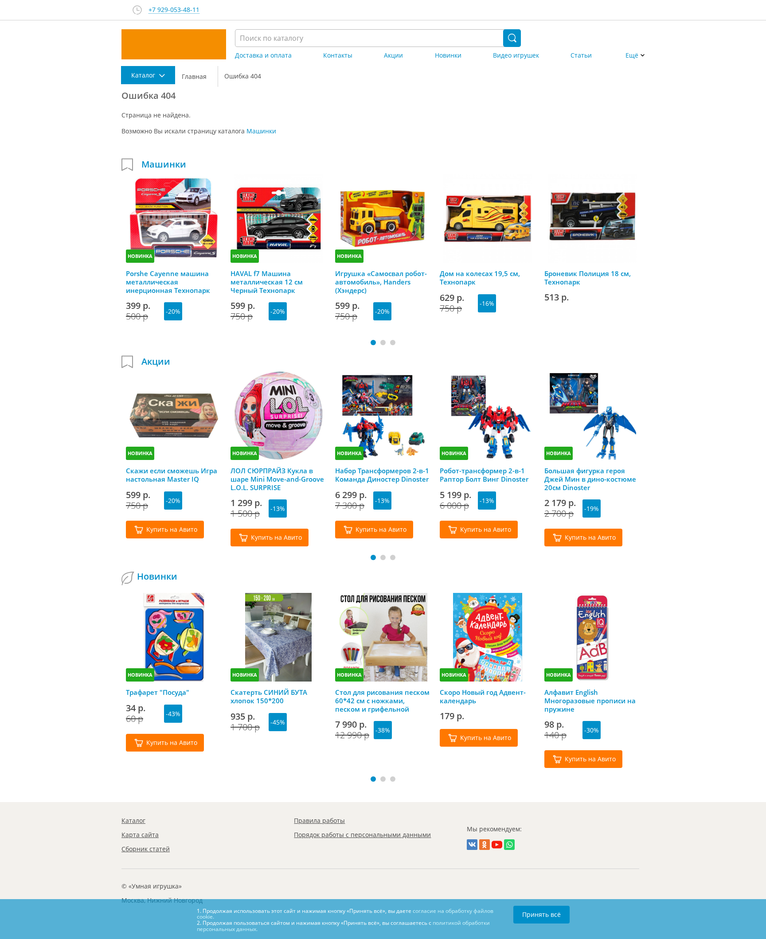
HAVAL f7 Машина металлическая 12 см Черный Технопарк (267, 281)
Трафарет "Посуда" (157, 692)
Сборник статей (145, 849)
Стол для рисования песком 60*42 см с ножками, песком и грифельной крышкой (382, 700)
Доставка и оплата (263, 55)
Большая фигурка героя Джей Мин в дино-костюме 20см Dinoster (590, 479)
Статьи (581, 55)
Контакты (337, 55)
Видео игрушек (516, 55)
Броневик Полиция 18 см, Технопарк (587, 277)
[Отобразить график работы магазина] (137, 10)
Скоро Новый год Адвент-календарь (483, 696)
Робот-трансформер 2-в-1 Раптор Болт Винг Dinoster (484, 475)
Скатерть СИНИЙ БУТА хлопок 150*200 (269, 696)
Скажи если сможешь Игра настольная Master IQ (171, 475)
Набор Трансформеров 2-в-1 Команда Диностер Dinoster (382, 475)
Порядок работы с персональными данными (362, 834)
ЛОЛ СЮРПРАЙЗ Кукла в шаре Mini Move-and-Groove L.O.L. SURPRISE (277, 479)
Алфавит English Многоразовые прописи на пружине (590, 700)
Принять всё (541, 914)
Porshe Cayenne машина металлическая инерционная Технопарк (168, 281)
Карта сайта (140, 834)
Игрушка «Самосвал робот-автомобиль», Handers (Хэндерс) (381, 281)
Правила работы (319, 820)
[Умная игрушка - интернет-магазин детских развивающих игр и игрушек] (173, 44)
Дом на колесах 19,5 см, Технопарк (480, 277)
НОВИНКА (140, 256)
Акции (393, 55)
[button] (373, 342)
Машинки (261, 131)
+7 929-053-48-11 (174, 10)
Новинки (448, 55)
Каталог (133, 820)
